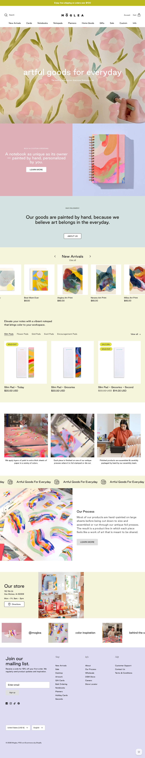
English (36, 728)
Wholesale (89, 673)
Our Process (90, 669)
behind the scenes (82, 632)
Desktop (59, 673)
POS (20, 743)
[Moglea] (73, 15)
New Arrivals (15, 23)
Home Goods (88, 23)
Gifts (102, 23)
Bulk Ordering (61, 684)
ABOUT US (73, 236)
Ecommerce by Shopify (33, 743)
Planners (72, 23)
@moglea (134, 632)
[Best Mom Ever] (39, 279)
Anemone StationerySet (83, 80)
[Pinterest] (19, 703)
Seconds (59, 699)
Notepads (57, 23)
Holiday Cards (61, 695)
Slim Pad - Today (14, 387)
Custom (123, 23)
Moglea (14, 743)
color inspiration (27, 632)
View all (72, 260)
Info (134, 23)
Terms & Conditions (123, 673)
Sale (112, 23)
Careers (88, 680)
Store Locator (91, 684)
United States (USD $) (16, 728)
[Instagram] (11, 703)
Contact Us (120, 669)
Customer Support (123, 666)
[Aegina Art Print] (72, 279)
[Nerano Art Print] (106, 279)
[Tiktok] (15, 703)
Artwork (59, 677)
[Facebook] (7, 703)
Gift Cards (60, 680)
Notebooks (43, 23)
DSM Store (90, 677)
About (88, 666)
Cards (29, 23)
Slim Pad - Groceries (63, 387)
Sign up (12, 693)
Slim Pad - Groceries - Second (115, 387)
